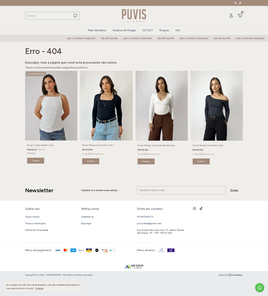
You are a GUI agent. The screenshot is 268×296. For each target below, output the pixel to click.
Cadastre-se (87, 216)
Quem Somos (32, 216)
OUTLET (148, 30)
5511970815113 (145, 216)
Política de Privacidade (36, 230)
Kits (178, 30)
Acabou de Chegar (124, 30)
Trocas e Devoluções (35, 223)
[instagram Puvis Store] (235, 3)
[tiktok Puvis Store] (240, 3)
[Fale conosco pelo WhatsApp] (259, 287)
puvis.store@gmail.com (149, 223)
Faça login (86, 223)
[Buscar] (75, 16)
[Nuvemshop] (230, 275)
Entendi (40, 288)
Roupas (164, 30)
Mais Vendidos (97, 30)
